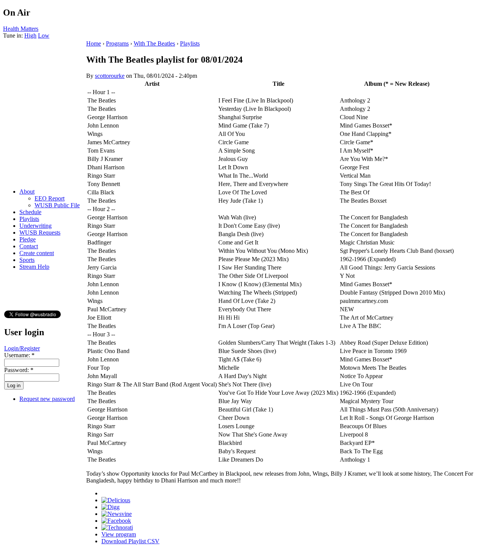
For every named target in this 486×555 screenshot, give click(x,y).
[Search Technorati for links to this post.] (117, 527)
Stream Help (34, 266)
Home (93, 43)
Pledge (27, 239)
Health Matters (20, 28)
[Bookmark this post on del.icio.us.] (115, 500)
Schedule (30, 212)
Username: (19, 355)
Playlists (29, 219)
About (27, 191)
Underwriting (35, 225)
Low (43, 35)
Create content (36, 253)
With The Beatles (154, 43)
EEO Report (50, 198)
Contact (28, 246)
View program (118, 534)
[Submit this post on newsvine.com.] (116, 514)
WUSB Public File (57, 205)
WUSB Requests (39, 232)
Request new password (47, 399)
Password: (18, 370)
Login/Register (22, 348)
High (30, 35)
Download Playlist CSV (130, 541)
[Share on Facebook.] (116, 520)
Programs (117, 43)
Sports (27, 260)
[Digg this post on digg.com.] (110, 507)
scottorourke (110, 76)
